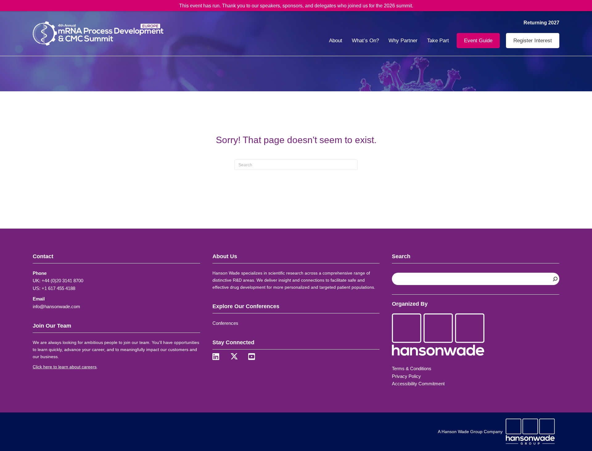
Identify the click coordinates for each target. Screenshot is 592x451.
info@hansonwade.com (56, 306)
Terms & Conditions (411, 368)
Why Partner (402, 40)
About (335, 40)
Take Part (438, 40)
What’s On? (365, 40)
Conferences (225, 323)
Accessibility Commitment (418, 383)
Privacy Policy (406, 376)
